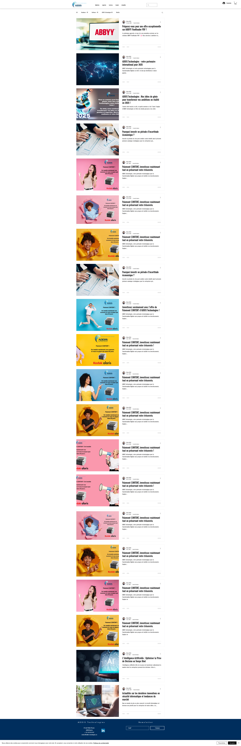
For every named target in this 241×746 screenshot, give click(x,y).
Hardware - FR (84, 12)
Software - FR (95, 12)
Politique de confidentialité (101, 743)
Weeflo (117, 12)
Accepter (232, 743)
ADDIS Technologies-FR (107, 12)
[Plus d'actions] (161, 22)
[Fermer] (239, 742)
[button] (235, 3)
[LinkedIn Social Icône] (103, 730)
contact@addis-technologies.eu (89, 735)
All (76, 12)
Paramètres (221, 743)
